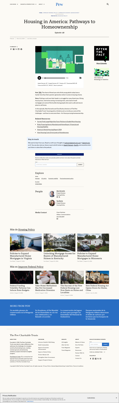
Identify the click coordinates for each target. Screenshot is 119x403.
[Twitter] (98, 358)
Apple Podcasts (68, 145)
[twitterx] (16, 49)
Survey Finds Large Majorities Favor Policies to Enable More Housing (58, 121)
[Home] (24, 335)
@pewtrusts (86, 143)
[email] (19, 49)
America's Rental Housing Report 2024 (49, 129)
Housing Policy (26, 229)
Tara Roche (60, 201)
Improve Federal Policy (30, 266)
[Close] (116, 398)
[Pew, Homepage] (59, 4)
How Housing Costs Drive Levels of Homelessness (53, 132)
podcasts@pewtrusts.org (72, 143)
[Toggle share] (108, 45)
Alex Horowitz (61, 191)
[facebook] (11, 49)
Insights (64, 339)
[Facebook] (90, 359)
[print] (21, 49)
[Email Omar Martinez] (57, 219)
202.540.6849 (60, 216)
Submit (80, 164)
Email (91, 341)
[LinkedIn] (96, 359)
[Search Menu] (107, 4)
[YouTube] (100, 359)
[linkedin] (14, 49)
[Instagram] (93, 359)
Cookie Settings (91, 397)
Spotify (76, 145)
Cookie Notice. (30, 401)
